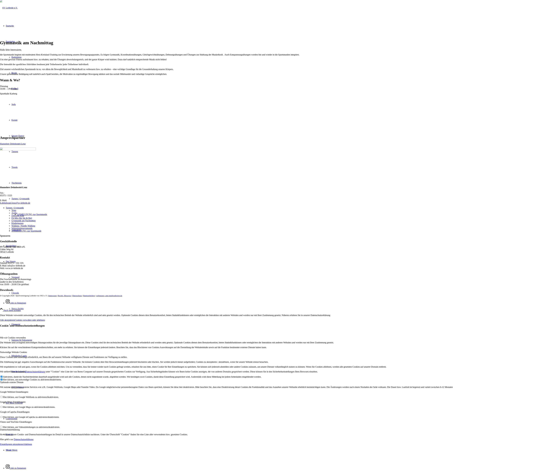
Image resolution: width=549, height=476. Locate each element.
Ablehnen (27, 444)
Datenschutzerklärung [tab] (10, 429)
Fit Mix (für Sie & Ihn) (21, 218)
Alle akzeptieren (7, 320)
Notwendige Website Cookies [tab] (13, 352)
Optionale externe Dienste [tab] (11, 382)
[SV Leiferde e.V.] (9, 8)
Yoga (13, 210)
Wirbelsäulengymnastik (21, 228)
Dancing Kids (17, 215)
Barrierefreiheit (89, 296)
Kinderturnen (17, 223)
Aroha (14, 213)
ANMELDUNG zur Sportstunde (26, 231)
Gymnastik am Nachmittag (23, 220)
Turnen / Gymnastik (15, 208)
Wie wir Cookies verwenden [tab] (13, 337)
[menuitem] (280, 309)
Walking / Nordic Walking (23, 226)
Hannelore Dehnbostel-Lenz (13, 144)
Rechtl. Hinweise (64, 296)
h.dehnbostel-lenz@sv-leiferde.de (15, 203)
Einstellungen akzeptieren (11, 444)
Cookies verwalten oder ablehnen (30, 320)
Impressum (52, 296)
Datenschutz (77, 296)
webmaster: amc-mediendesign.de (109, 296)
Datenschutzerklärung (35, 371)
